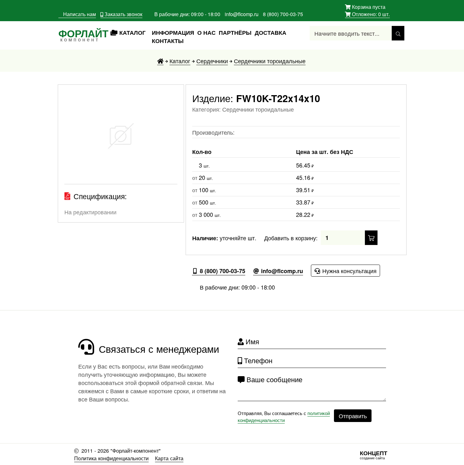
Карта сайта (169, 458)
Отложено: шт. (367, 14)
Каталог (180, 61)
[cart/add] (371, 237)
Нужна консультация (349, 270)
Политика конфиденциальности (111, 458)
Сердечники (212, 61)
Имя (251, 341)
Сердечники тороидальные (270, 61)
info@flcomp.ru (242, 14)
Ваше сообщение (273, 379)
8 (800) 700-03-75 (283, 14)
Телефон (257, 360)
